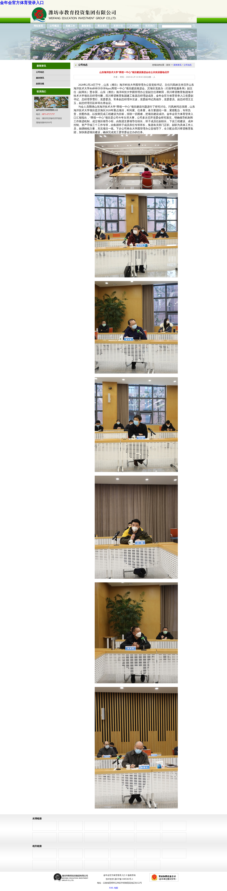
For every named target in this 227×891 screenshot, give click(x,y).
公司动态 (40, 72)
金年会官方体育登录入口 (22, 2)
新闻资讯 (86, 26)
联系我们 (150, 26)
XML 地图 (113, 888)
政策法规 (40, 84)
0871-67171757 (48, 114)
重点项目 (102, 26)
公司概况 (54, 26)
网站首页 (38, 26)
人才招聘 (134, 26)
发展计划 (118, 26)
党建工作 (70, 26)
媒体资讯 (40, 78)
